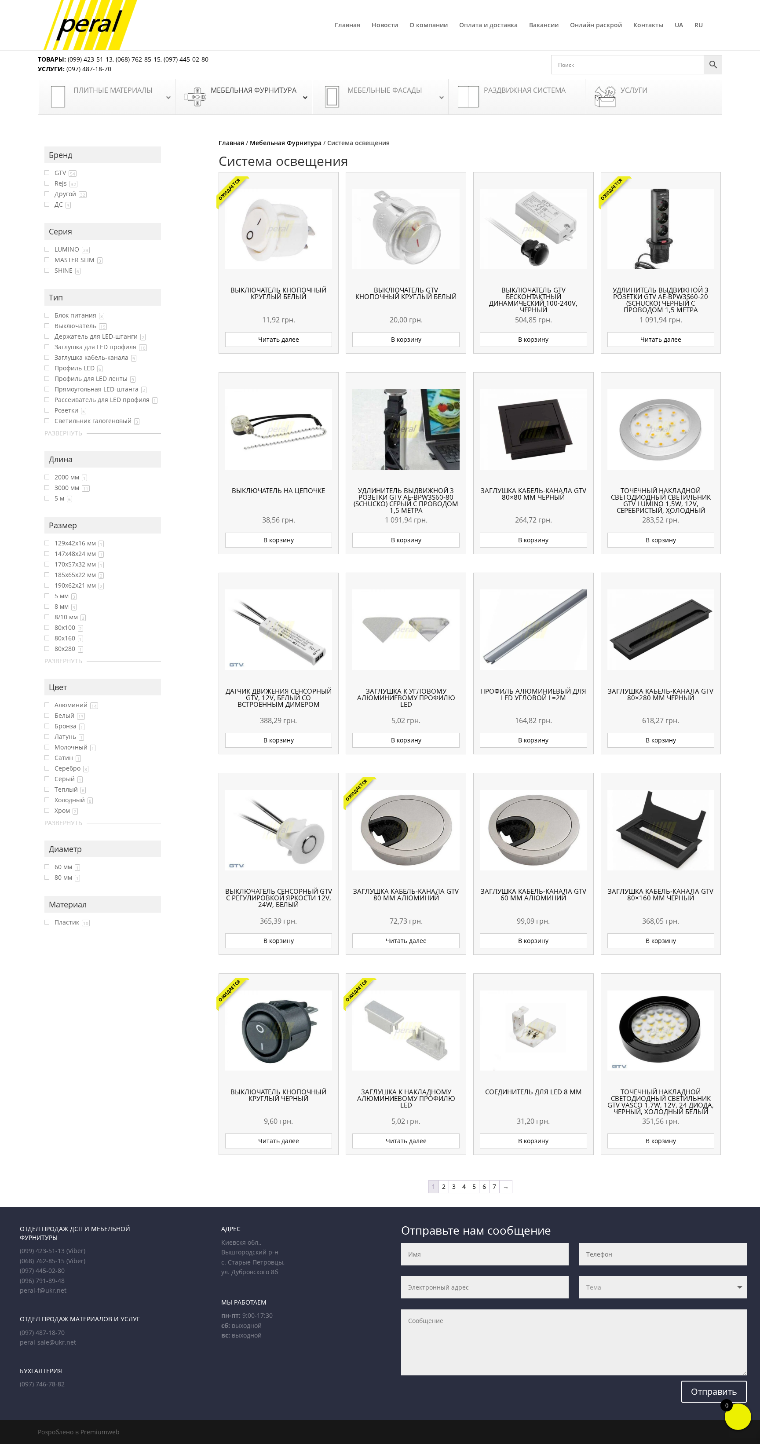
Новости (385, 25)
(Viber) (75, 1251)
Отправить (714, 1391)
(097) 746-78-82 (42, 1384)
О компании (428, 25)
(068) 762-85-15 (138, 59)
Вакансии (544, 25)
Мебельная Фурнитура (286, 143)
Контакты (648, 25)
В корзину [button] (406, 339)
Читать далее (278, 339)
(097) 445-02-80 (186, 59)
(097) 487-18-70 (88, 69)
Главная (347, 25)
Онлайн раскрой (596, 25)
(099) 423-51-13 (89, 59)
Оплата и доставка (488, 25)
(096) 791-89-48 (42, 1280)
